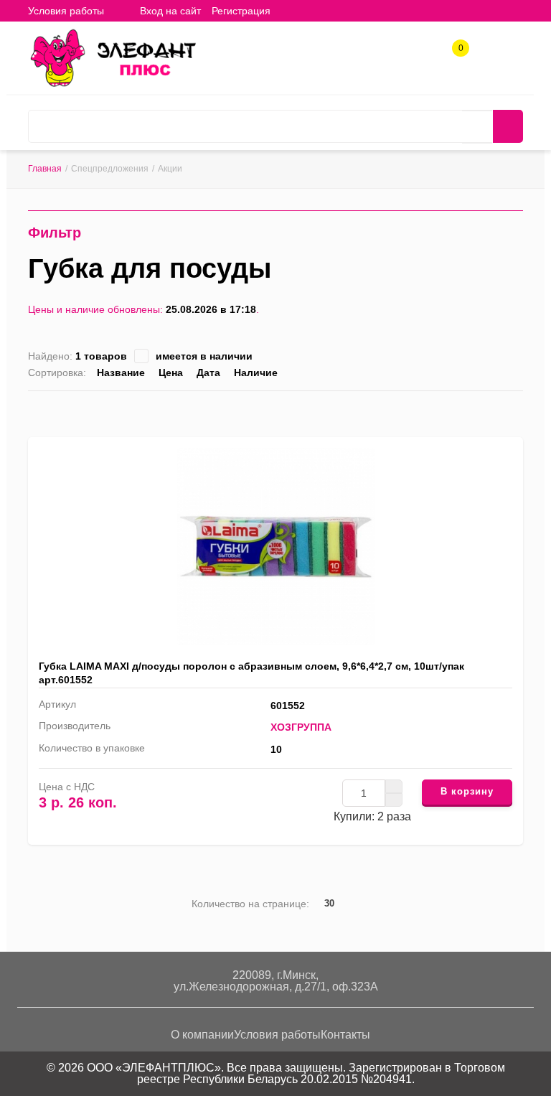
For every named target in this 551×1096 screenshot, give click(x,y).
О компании (202, 1035)
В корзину (467, 791)
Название (121, 372)
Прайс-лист (517, 411)
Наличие (256, 372)
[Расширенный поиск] (477, 127)
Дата (208, 372)
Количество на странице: (250, 903)
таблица (495, 411)
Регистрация (241, 11)
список (472, 411)
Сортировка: (57, 372)
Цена (171, 372)
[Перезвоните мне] (408, 54)
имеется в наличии (204, 356)
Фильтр (54, 232)
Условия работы (66, 11)
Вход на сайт (170, 11)
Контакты (345, 1035)
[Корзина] (292, 10)
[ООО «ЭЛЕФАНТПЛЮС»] (112, 56)
